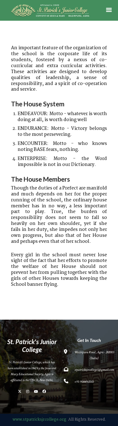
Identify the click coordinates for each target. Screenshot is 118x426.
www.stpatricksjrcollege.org (39, 419)
